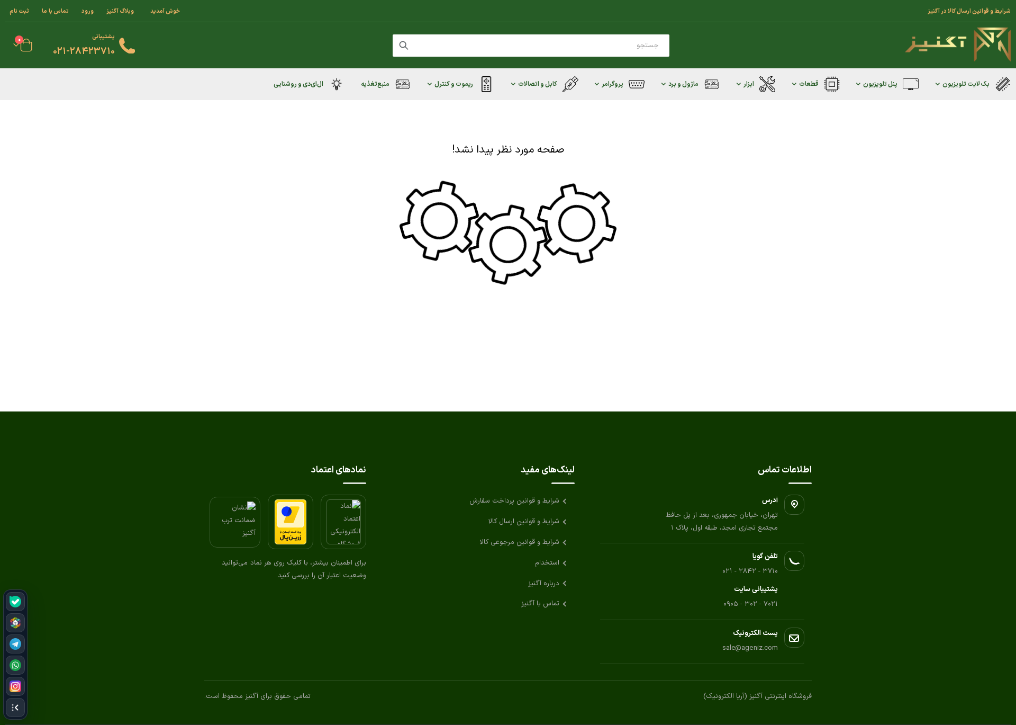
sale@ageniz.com (750, 648)
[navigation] (15, 654)
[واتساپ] (15, 665)
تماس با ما (55, 11)
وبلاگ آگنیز (120, 11)
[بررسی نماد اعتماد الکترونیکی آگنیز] (343, 522)
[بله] (15, 601)
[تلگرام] (15, 644)
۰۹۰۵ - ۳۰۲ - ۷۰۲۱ (750, 604)
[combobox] (531, 45)
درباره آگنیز (543, 583)
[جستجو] (404, 45)
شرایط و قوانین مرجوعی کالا (519, 542)
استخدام (547, 563)
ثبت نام (19, 11)
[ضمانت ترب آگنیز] (235, 522)
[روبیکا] (15, 622)
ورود (87, 11)
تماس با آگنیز (540, 603)
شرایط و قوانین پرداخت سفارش (514, 501)
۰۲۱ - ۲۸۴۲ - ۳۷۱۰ (750, 571)
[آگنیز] (958, 45)
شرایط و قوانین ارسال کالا (523, 521)
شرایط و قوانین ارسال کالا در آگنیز (969, 11)
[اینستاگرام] (15, 686)
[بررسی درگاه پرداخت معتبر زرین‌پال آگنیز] (290, 522)
